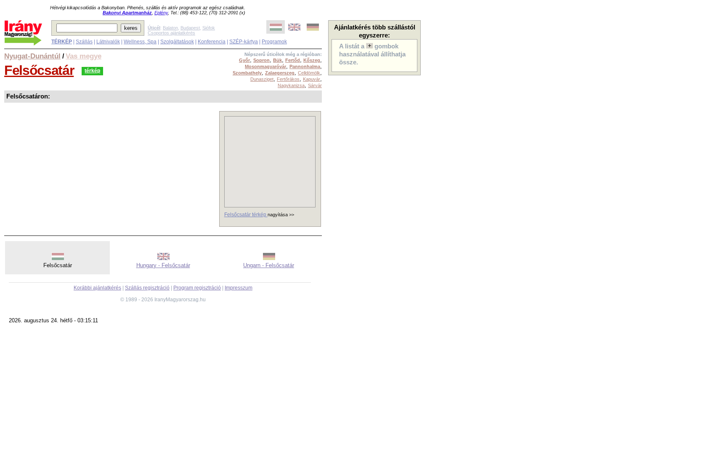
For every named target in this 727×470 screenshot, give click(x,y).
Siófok (208, 27)
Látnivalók (108, 42)
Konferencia (212, 42)
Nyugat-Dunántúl (32, 56)
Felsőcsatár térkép (246, 215)
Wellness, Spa (140, 42)
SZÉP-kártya (243, 42)
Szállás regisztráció (147, 288)
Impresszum (238, 288)
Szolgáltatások (177, 42)
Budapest (190, 27)
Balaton (170, 27)
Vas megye (83, 56)
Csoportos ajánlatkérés (171, 32)
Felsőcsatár (39, 70)
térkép (92, 71)
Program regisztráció (197, 288)
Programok (274, 42)
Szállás (84, 42)
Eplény (161, 12)
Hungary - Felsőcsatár (163, 265)
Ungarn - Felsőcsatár (268, 265)
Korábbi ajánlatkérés (97, 288)
